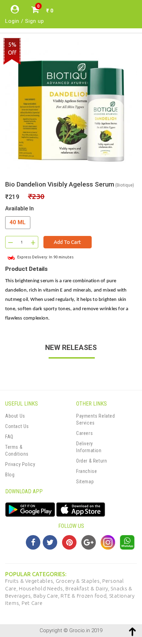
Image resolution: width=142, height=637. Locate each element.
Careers (84, 433)
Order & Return (91, 461)
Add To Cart (67, 242)
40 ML (18, 222)
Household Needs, (42, 588)
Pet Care (32, 603)
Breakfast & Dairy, (88, 588)
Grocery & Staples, (79, 581)
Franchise (86, 471)
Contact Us (17, 426)
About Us (15, 416)
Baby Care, (47, 596)
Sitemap (85, 481)
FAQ (9, 436)
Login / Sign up (24, 21)
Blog (9, 474)
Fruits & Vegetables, (30, 581)
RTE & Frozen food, (85, 596)
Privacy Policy (20, 464)
